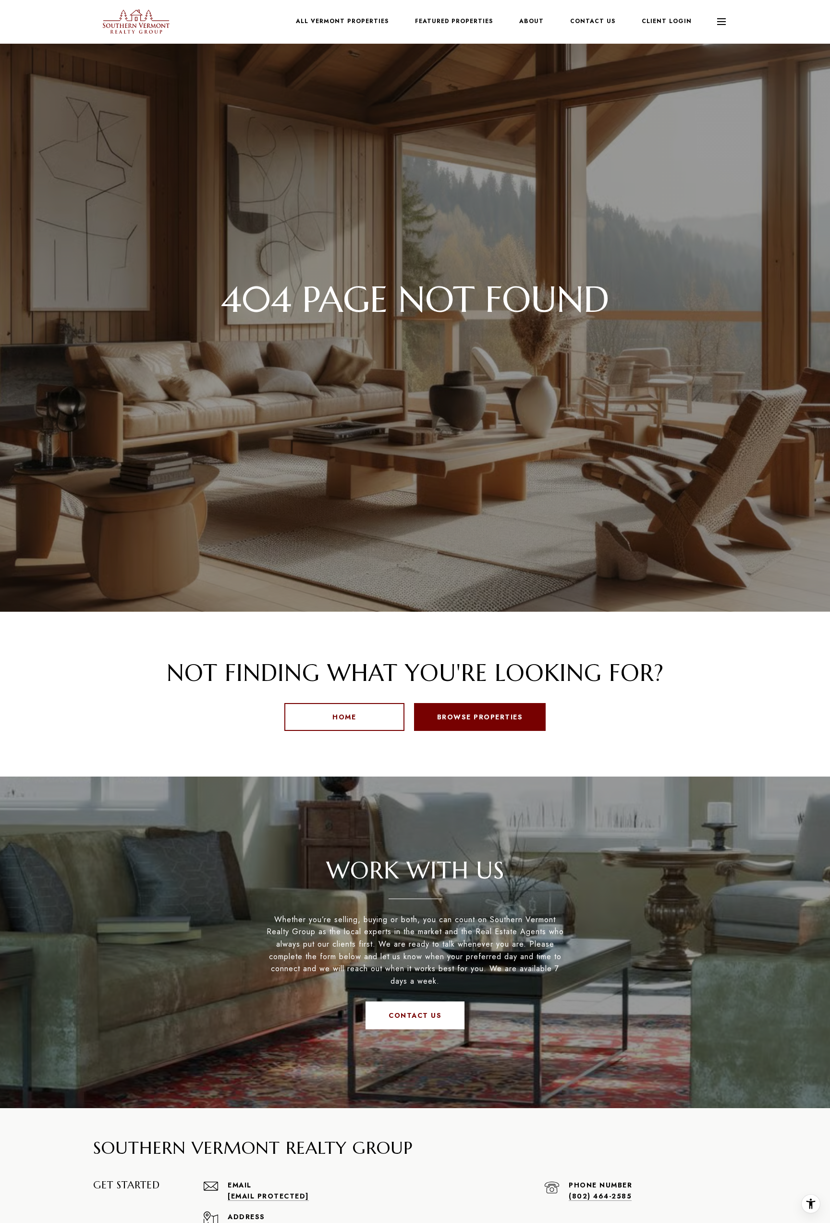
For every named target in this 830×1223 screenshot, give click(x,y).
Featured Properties (454, 21)
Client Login (667, 21)
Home (344, 717)
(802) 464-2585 (600, 1196)
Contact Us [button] (415, 1015)
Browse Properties (480, 717)
